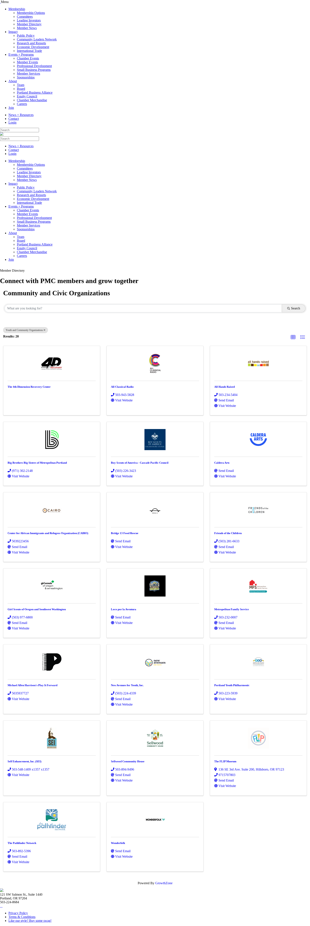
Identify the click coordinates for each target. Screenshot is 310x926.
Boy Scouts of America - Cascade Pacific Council (139, 462)
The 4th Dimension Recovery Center (29, 386)
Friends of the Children (228, 533)
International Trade (29, 51)
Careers (22, 104)
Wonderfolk (118, 843)
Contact (13, 118)
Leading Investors (29, 20)
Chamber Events (28, 58)
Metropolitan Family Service (231, 609)
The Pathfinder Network (22, 843)
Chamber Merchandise (32, 100)
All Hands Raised (224, 386)
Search (295, 308)
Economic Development (33, 47)
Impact (13, 32)
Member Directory (29, 24)
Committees (25, 16)
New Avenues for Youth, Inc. (127, 685)
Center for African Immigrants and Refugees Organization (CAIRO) (48, 533)
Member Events (27, 62)
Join (11, 107)
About (12, 81)
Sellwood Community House (127, 761)
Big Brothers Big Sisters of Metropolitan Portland (37, 462)
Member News (27, 28)
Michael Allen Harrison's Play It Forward (32, 685)
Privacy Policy (18, 913)
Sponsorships (26, 77)
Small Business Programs (34, 70)
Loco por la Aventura (123, 609)
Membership (16, 9)
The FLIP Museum (225, 761)
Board (21, 88)
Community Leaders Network (37, 39)
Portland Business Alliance (35, 92)
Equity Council (27, 96)
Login (12, 122)
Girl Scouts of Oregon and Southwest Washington (37, 609)
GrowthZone (164, 883)
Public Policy (26, 35)
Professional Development (34, 66)
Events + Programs (21, 54)
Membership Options (31, 13)
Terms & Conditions (21, 917)
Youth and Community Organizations (24, 330)
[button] (293, 337)
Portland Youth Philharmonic (231, 685)
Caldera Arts (221, 462)
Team (20, 85)
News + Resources (21, 115)
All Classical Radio (122, 386)
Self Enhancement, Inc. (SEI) (24, 761)
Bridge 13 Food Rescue (124, 533)
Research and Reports (31, 43)
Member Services (28, 73)
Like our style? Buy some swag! (29, 920)
